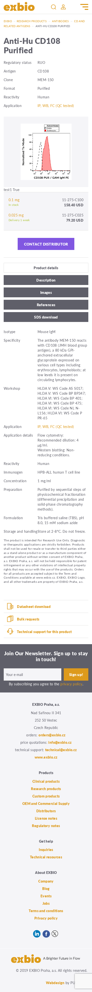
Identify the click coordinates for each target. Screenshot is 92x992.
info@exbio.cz (60, 742)
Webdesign (55, 982)
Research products (32, 21)
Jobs (46, 903)
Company (46, 881)
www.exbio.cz (46, 757)
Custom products (46, 796)
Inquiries (46, 849)
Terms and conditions (46, 910)
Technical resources (46, 856)
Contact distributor (46, 244)
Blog (46, 888)
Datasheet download (34, 606)
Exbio (8, 21)
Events (46, 895)
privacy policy (71, 683)
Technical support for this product (44, 631)
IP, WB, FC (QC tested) (56, 105)
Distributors (46, 810)
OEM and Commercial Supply (46, 803)
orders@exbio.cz (52, 734)
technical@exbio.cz (61, 749)
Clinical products (46, 781)
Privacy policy (46, 918)
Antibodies (60, 21)
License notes (46, 818)
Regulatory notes (46, 825)
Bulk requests (28, 619)
